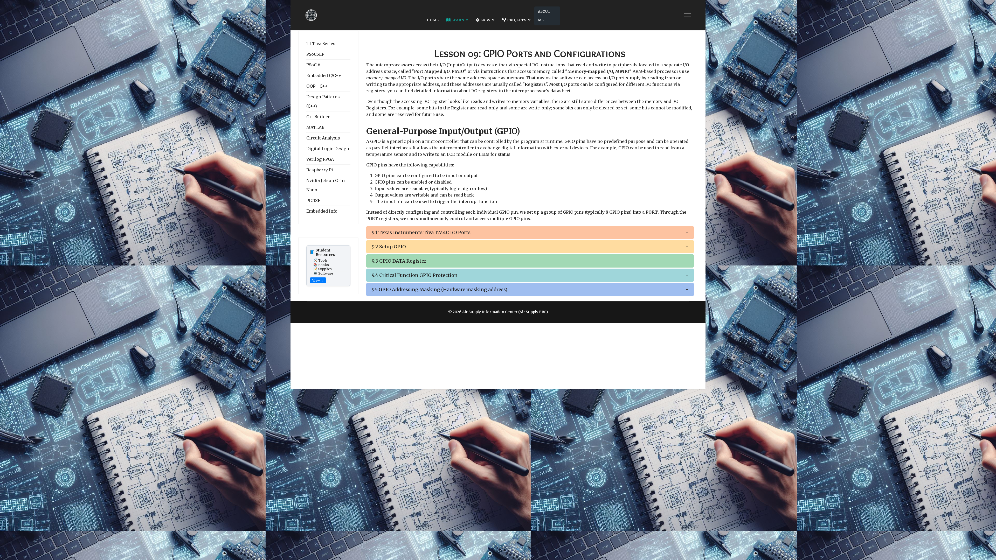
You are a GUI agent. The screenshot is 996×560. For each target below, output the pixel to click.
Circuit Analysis (323, 138)
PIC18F (313, 200)
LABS (485, 20)
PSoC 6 (313, 64)
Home (433, 20)
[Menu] (687, 15)
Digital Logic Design (327, 148)
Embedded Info (321, 211)
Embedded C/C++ (323, 75)
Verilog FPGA (320, 159)
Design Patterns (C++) (323, 101)
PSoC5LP (315, 54)
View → (318, 280)
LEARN (457, 20)
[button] (530, 232)
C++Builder (318, 116)
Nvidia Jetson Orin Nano (325, 185)
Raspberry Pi (319, 169)
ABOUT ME (544, 15)
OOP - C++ (317, 86)
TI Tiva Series (320, 43)
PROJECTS (516, 20)
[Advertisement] (498, 355)
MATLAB (315, 127)
